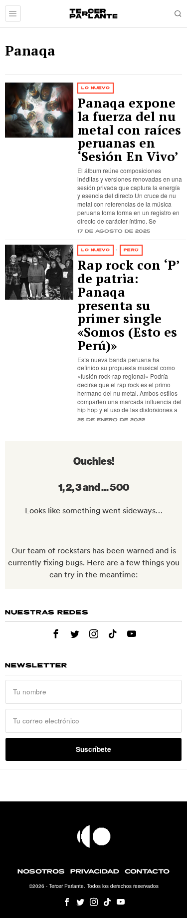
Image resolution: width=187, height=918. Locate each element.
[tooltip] (56, 634)
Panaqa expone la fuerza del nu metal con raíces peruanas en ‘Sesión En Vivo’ (129, 130)
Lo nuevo (95, 88)
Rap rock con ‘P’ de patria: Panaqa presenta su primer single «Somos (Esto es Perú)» (128, 305)
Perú (131, 250)
